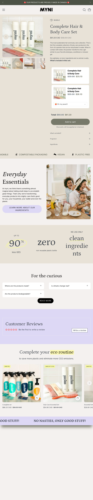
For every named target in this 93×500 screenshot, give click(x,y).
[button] (84, 9)
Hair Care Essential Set (51, 434)
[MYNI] (46, 10)
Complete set (6, 434)
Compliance (7, 468)
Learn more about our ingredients (22, 238)
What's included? (55, 162)
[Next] (90, 2)
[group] (46, 2)
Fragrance (53, 168)
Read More (45, 330)
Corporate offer (8, 464)
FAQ (4, 457)
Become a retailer (9, 461)
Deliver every (63, 117)
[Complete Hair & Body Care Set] (5, 63)
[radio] (56, 106)
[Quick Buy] (77, 427)
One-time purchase (66, 106)
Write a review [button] (79, 359)
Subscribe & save (69, 114)
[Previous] (3, 2)
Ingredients (54, 173)
